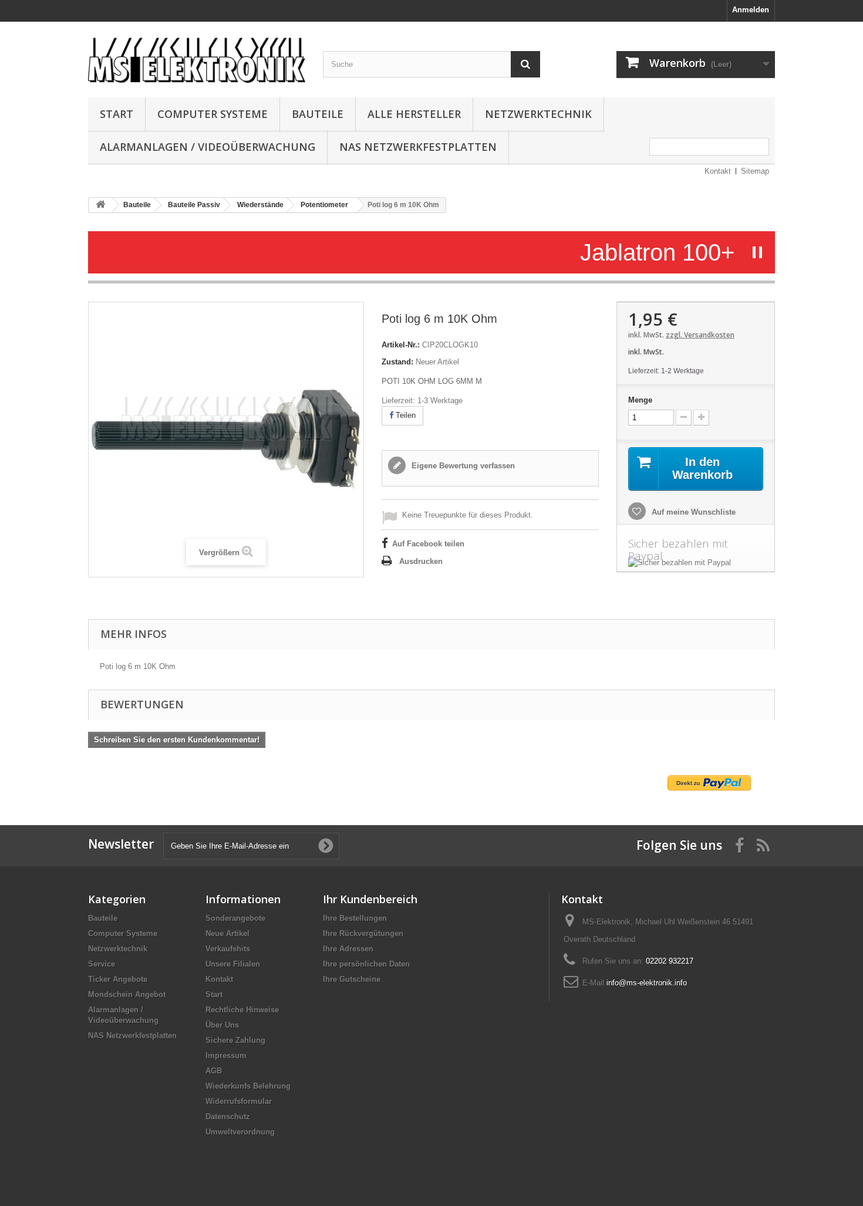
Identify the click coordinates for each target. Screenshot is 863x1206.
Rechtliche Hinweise (242, 1009)
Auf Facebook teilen (428, 543)
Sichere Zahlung (235, 1040)
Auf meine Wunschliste (692, 512)
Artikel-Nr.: (401, 344)
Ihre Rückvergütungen (363, 933)
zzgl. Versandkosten (700, 335)
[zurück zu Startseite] (100, 205)
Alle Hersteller (414, 114)
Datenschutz (227, 1116)
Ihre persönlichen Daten (366, 964)
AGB (213, 1070)
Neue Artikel (227, 933)
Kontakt (717, 171)
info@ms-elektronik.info (646, 982)
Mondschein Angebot (127, 994)
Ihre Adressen (348, 948)
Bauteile (317, 114)
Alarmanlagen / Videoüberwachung (207, 147)
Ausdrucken (421, 561)
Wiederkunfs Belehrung (248, 1086)
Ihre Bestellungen (355, 918)
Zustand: (397, 361)
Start (116, 114)
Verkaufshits (227, 948)
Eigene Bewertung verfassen (462, 465)
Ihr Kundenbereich (370, 899)
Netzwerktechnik (538, 114)
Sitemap (755, 171)
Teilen (404, 415)
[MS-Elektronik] (196, 57)
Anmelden (750, 9)
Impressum (226, 1055)
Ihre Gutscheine (351, 979)
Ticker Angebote (117, 979)
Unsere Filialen (232, 964)
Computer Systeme (212, 114)
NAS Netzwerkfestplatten (418, 147)
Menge (640, 400)
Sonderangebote (235, 918)
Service (101, 964)
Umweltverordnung (240, 1131)
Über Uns (222, 1025)
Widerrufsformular (238, 1101)
